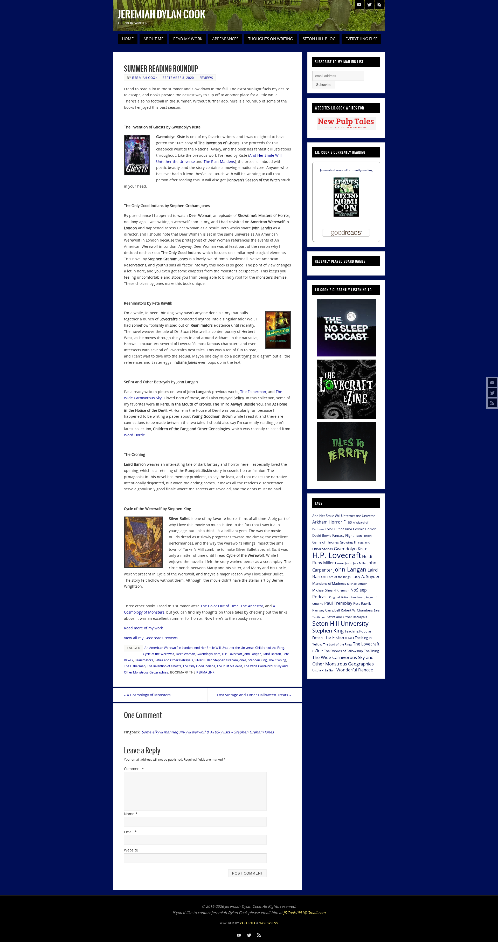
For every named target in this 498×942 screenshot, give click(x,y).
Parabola (247, 923)
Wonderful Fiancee (354, 670)
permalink (205, 672)
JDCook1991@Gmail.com (304, 912)
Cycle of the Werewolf (158, 654)
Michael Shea (322, 590)
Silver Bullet (203, 660)
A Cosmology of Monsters (147, 694)
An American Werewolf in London (168, 647)
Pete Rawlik (362, 603)
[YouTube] (492, 382)
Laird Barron (272, 654)
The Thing (371, 651)
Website (131, 850)
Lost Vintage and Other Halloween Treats (254, 694)
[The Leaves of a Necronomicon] (346, 215)
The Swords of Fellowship (343, 651)
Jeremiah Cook (144, 77)
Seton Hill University (340, 623)
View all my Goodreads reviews (151, 637)
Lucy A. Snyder (365, 576)
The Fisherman (253, 391)
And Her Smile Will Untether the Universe (224, 647)
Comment (134, 768)
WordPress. (269, 923)
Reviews (206, 77)
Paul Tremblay (338, 603)
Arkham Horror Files (332, 522)
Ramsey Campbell (326, 610)
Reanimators (144, 660)
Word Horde (134, 434)
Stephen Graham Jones (229, 660)
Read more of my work (143, 627)
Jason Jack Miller (355, 563)
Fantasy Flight (343, 535)
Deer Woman (185, 654)
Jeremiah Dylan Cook (161, 14)
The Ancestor (251, 605)
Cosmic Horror (364, 529)
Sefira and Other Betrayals (174, 660)
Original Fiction (339, 597)
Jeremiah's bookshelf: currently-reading (346, 170)
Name (130, 813)
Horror (339, 563)
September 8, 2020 (178, 77)
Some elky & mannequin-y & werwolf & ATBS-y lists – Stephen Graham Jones (208, 732)
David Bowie (321, 535)
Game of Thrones (325, 542)
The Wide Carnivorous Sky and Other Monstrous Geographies (343, 660)
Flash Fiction (363, 536)
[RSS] (492, 402)
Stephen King (257, 660)
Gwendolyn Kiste (208, 654)
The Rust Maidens (219, 161)
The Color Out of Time (219, 605)
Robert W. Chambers (357, 610)
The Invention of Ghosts (164, 666)
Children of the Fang (269, 647)
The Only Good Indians (199, 666)
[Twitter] (492, 392)
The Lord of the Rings (337, 644)
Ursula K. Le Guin (323, 670)
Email (130, 831)
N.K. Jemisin (341, 590)
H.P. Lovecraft (232, 654)
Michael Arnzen (357, 584)
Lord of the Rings (338, 577)
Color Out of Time (338, 529)
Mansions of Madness (329, 583)
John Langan (252, 654)
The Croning (277, 660)
